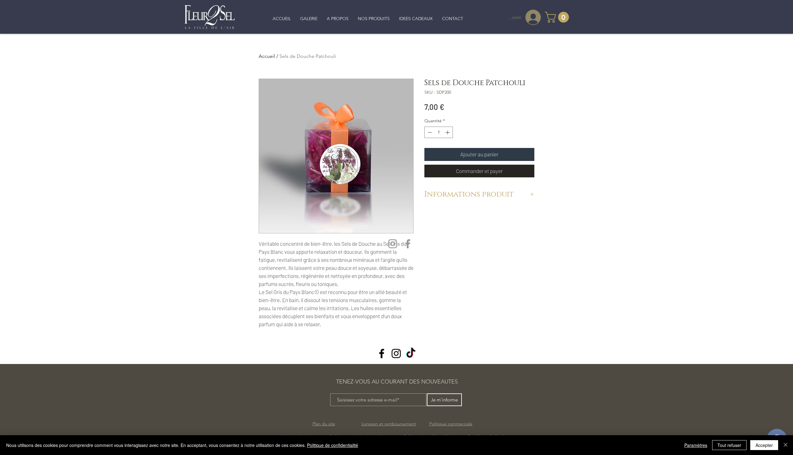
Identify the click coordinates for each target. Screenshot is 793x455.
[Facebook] (408, 244)
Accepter (764, 445)
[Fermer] (785, 445)
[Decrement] (429, 132)
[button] (558, 17)
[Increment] (448, 132)
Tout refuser (729, 445)
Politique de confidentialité (332, 445)
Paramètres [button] (695, 445)
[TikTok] (411, 353)
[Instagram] (393, 244)
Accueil (267, 56)
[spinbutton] (438, 132)
